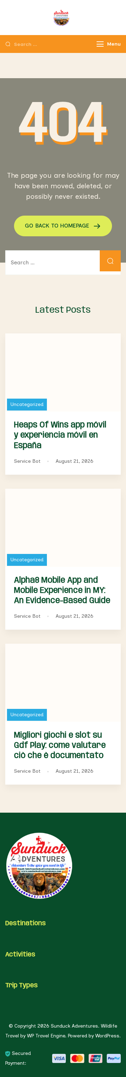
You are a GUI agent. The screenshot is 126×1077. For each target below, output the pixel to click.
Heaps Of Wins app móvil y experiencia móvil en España (60, 435)
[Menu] (100, 44)
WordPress (107, 1036)
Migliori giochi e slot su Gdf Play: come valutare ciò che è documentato (60, 745)
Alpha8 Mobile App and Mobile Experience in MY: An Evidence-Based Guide (62, 590)
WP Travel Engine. (46, 1036)
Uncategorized (26, 404)
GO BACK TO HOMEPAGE (58, 225)
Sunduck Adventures (74, 1026)
